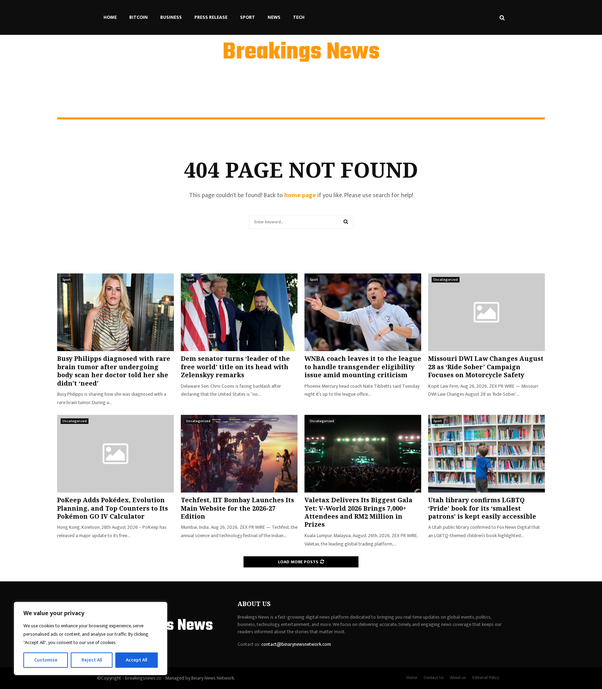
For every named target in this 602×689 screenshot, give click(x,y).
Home (110, 17)
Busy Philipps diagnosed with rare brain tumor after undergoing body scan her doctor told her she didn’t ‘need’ (113, 370)
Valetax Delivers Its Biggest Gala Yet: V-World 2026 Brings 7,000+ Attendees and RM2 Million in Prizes (358, 512)
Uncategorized (445, 279)
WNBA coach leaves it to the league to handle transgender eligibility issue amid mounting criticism (362, 366)
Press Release (210, 17)
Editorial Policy (485, 677)
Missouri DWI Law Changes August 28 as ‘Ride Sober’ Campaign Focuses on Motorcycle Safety (485, 366)
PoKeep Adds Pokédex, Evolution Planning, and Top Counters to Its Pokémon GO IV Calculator (112, 508)
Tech (298, 17)
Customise (45, 660)
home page (300, 195)
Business (171, 17)
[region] (90, 638)
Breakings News (301, 52)
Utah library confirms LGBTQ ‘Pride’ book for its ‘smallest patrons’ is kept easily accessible (482, 508)
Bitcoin (138, 17)
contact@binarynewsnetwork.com (296, 644)
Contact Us (433, 677)
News (274, 17)
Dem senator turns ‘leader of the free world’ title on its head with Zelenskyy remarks (235, 366)
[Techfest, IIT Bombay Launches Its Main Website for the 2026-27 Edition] (239, 454)
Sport (247, 17)
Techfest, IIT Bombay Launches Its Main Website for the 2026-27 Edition (237, 508)
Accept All (136, 660)
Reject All (92, 660)
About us (458, 677)
